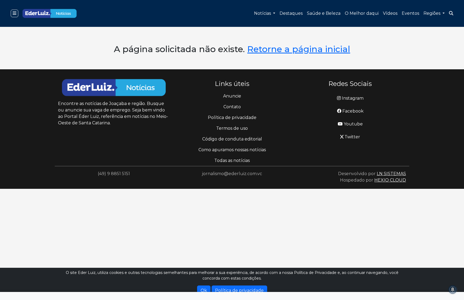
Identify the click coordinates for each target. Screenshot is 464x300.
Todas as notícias (232, 160)
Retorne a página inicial (298, 49)
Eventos (410, 13)
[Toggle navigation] (14, 13)
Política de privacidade (232, 117)
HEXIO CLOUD (390, 180)
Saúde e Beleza (323, 13)
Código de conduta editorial (232, 139)
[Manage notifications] (452, 289)
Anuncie (232, 96)
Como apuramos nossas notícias (232, 149)
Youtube (353, 123)
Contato (232, 106)
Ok (204, 290)
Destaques (291, 13)
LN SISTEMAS (391, 173)
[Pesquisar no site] (451, 13)
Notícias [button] (263, 13)
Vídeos (390, 13)
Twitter (351, 136)
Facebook (352, 111)
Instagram (352, 98)
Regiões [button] (432, 13)
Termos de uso (232, 128)
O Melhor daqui (362, 13)
